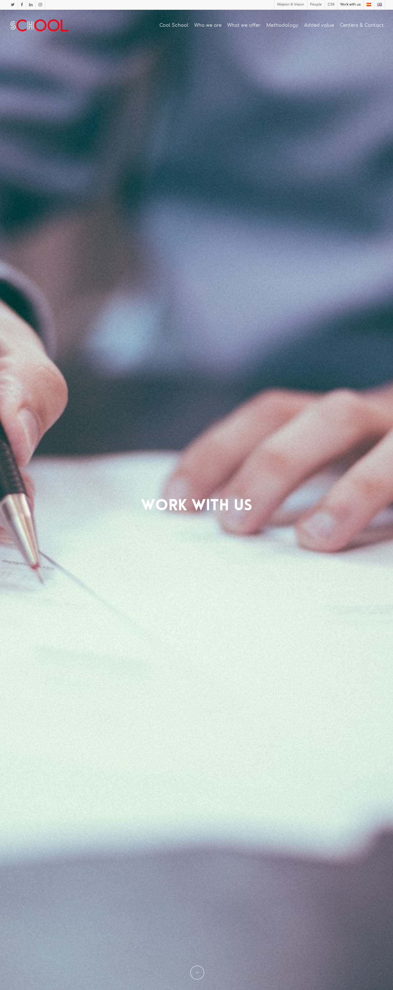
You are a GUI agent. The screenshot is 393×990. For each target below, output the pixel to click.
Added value (319, 25)
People (316, 4)
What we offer (243, 25)
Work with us (350, 4)
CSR (331, 4)
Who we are (208, 25)
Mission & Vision (290, 4)
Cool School (173, 25)
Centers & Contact (362, 25)
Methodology (282, 25)
